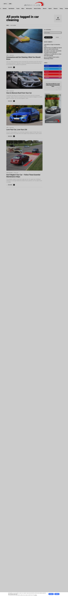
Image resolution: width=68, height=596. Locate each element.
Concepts (21, 14)
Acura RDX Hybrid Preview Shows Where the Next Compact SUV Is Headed (58, 18)
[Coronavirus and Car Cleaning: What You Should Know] (24, 41)
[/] (53, 66)
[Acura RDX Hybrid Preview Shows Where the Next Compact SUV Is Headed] (58, 8)
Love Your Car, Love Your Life (16, 129)
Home (7, 25)
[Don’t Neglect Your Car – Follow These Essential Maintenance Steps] (24, 155)
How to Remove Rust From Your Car (19, 93)
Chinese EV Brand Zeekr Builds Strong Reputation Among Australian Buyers (41, 18)
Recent (57, 37)
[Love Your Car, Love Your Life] (24, 115)
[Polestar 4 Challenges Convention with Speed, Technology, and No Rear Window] (10, 8)
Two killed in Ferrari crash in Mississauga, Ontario (51, 57)
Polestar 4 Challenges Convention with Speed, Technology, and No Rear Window (9, 18)
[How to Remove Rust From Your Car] (24, 80)
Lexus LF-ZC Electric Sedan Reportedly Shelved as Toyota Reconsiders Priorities (26, 18)
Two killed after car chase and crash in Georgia (52, 54)
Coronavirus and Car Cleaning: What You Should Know (23, 58)
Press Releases (9, 172)
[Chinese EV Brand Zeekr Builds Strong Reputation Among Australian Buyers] (42, 8)
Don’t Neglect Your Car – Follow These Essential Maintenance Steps (23, 176)
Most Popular (48, 37)
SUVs (52, 14)
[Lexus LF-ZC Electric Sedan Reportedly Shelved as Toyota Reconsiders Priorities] (26, 8)
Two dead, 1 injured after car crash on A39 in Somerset (52, 51)
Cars (7, 55)
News (36, 14)
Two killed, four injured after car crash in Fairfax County (53, 48)
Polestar (4, 14)
